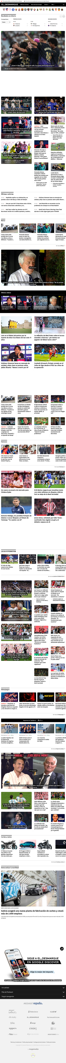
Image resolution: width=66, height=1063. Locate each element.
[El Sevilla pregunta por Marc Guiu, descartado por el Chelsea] (16, 820)
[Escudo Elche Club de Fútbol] (16, 9)
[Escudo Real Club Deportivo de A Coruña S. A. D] (43, 9)
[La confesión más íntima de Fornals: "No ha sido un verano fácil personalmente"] (41, 818)
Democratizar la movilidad (10, 908)
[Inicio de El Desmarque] (10, 5)
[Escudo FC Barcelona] (22, 9)
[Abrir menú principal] (63, 4)
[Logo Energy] (33, 1023)
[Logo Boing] (12, 1023)
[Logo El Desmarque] (33, 1017)
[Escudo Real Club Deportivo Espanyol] (19, 9)
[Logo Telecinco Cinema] (33, 1028)
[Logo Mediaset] (33, 1004)
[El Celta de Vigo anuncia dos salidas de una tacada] (9, 559)
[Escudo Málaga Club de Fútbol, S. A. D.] (31, 9)
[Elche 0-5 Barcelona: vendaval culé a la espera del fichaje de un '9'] (33, 49)
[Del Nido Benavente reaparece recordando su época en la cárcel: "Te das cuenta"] (45, 449)
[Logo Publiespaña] (33, 1034)
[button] (16, 125)
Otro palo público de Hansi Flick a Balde (12, 1)
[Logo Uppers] (13, 1029)
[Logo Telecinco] (33, 1012)
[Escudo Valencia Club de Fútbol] (59, 9)
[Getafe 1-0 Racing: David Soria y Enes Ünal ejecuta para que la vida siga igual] (49, 105)
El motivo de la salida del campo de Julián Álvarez (37, 1)
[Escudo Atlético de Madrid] (7, 9)
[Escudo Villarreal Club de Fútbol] (62, 9)
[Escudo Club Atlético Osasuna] (34, 9)
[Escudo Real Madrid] (49, 9)
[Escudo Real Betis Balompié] (46, 9)
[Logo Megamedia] (33, 1049)
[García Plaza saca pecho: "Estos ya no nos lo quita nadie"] (58, 650)
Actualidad (5, 987)
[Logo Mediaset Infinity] (12, 1012)
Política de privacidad (27, 1042)
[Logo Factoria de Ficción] (53, 1017)
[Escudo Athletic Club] (4, 9)
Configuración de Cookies (39, 1042)
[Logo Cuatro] (53, 1012)
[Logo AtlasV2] (12, 1034)
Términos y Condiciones (16, 1042)
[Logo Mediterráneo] (53, 1034)
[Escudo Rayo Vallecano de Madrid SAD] (40, 9)
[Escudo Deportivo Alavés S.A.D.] (13, 9)
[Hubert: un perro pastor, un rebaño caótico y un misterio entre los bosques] (45, 697)
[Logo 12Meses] (53, 1029)
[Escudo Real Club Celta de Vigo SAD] (10, 9)
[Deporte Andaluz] (9, 735)
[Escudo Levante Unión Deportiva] (28, 9)
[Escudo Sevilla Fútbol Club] (56, 9)
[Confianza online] (33, 1057)
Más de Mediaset (7, 992)
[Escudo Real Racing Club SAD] (37, 9)
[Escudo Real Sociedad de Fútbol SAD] (53, 9)
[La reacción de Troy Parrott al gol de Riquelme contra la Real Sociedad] (41, 672)
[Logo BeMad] (53, 1023)
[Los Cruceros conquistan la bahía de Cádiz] (45, 728)
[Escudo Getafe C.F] (25, 9)
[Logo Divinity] (12, 1017)
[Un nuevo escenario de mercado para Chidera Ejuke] (16, 479)
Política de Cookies (51, 1042)
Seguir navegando (8, 996)
